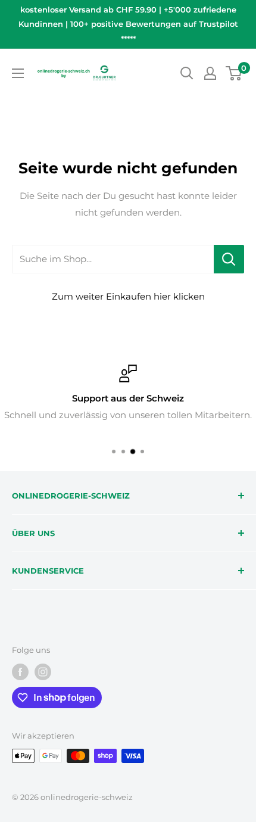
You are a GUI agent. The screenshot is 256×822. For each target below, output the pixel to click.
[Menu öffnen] (18, 73)
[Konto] (210, 73)
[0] (234, 73)
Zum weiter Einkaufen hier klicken (128, 296)
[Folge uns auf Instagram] (43, 672)
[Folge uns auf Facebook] (20, 672)
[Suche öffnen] (186, 73)
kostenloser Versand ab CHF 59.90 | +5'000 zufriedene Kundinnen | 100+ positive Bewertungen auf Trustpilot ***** (128, 24)
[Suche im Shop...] (229, 259)
